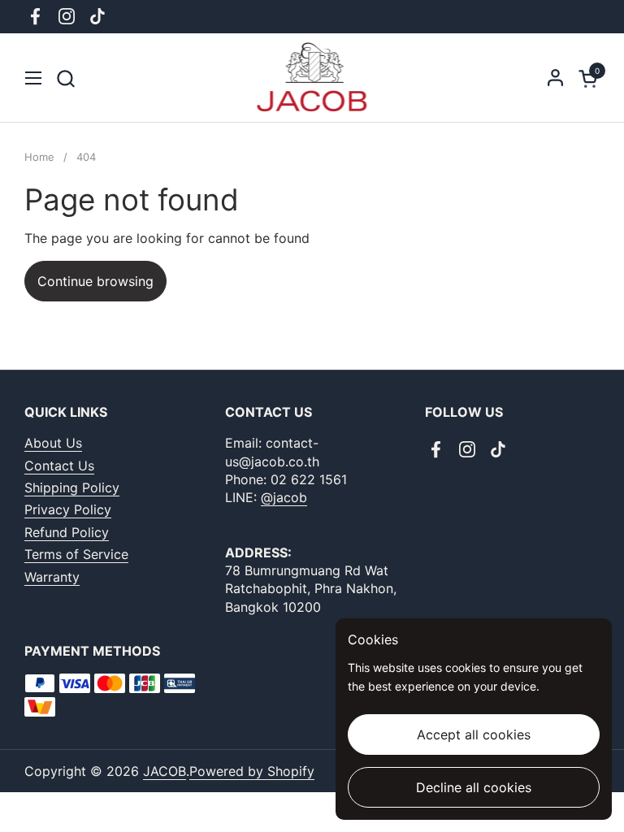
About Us (53, 443)
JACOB (164, 771)
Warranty (52, 577)
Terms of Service (76, 554)
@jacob (284, 497)
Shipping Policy (71, 487)
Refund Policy (66, 532)
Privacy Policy (67, 509)
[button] (65, 78)
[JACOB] (312, 78)
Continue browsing (95, 281)
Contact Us (59, 465)
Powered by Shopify (251, 771)
